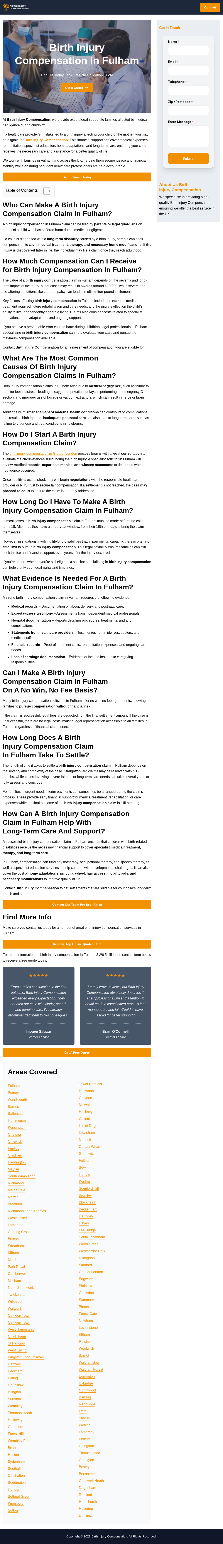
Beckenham (88, 1209)
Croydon (85, 1098)
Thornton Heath (20, 1413)
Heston (13, 1455)
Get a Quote (74, 87)
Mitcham (14, 1280)
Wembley (15, 1406)
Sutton (13, 1510)
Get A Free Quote (77, 1052)
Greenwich (87, 1153)
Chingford (86, 1446)
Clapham (15, 1155)
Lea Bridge (87, 1230)
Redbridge (87, 1404)
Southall (14, 1468)
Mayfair (13, 1169)
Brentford (15, 1204)
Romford (85, 1495)
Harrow (84, 1174)
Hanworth (86, 1091)
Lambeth (14, 1225)
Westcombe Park (92, 1251)
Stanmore (86, 1300)
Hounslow (16, 1385)
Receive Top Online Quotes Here (77, 944)
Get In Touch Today (77, 177)
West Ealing (17, 1350)
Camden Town (19, 1315)
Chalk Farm (17, 1336)
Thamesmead (89, 1453)
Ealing (13, 1378)
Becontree (87, 1474)
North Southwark (21, 1287)
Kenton (84, 1181)
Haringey (86, 1216)
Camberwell (17, 1274)
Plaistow (85, 1286)
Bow (82, 1167)
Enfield (84, 1439)
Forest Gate (88, 1314)
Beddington (17, 1482)
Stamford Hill (89, 1188)
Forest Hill (16, 1434)
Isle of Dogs (88, 1126)
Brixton (13, 1239)
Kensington (16, 1127)
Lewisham (87, 1133)
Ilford (82, 1411)
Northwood (87, 1390)
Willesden (15, 1301)
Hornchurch (88, 1502)
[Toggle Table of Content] (45, 191)
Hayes (84, 1223)
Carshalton (16, 1475)
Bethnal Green (19, 1496)
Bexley (84, 1467)
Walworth (15, 1308)
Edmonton (87, 1376)
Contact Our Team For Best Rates (77, 904)
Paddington (17, 1162)
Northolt (85, 1140)
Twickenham (17, 1294)
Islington (14, 1392)
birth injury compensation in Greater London (43, 453)
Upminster (87, 1515)
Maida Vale (16, 1190)
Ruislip (84, 1341)
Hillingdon (87, 1258)
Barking (85, 1397)
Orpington (86, 1460)
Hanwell (14, 1364)
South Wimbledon (21, 1176)
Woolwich (86, 1348)
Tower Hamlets (90, 1084)
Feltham (85, 1160)
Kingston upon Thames (26, 1357)
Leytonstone (88, 1327)
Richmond (16, 1183)
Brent (12, 1448)
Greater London (91, 1272)
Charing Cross (19, 1232)
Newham (86, 1321)
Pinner (84, 1307)
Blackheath (87, 1202)
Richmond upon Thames (27, 1211)
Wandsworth (17, 1099)
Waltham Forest (91, 1369)
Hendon (14, 1489)
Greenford (15, 1427)
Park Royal (16, 1267)
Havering (86, 1508)
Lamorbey (86, 1432)
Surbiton (14, 1399)
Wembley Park (19, 1441)
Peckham (15, 1371)
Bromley (85, 1195)
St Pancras (16, 1343)
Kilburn (13, 1253)
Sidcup (84, 1418)
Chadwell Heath (91, 1481)
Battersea (15, 1113)
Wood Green (88, 1244)
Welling (85, 1425)
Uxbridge (86, 1383)
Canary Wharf (89, 1146)
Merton (13, 1197)
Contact (210, 7)
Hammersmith (18, 1120)
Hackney (86, 1112)
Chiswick (15, 1141)
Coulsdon (86, 1293)
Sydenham (16, 1462)
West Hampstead (21, 1329)
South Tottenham (92, 1237)
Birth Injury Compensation (46, 140)
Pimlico (13, 1148)
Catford (84, 1119)
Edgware (86, 1279)
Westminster (17, 1218)
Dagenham (87, 1488)
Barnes (13, 1106)
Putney (13, 1093)
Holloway (15, 1420)
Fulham (14, 1086)
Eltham (84, 1334)
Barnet (84, 1355)
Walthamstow (89, 1362)
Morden (14, 1260)
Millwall (85, 1105)
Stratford (85, 1265)
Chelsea (14, 1134)
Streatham (16, 1246)
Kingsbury (16, 1503)
